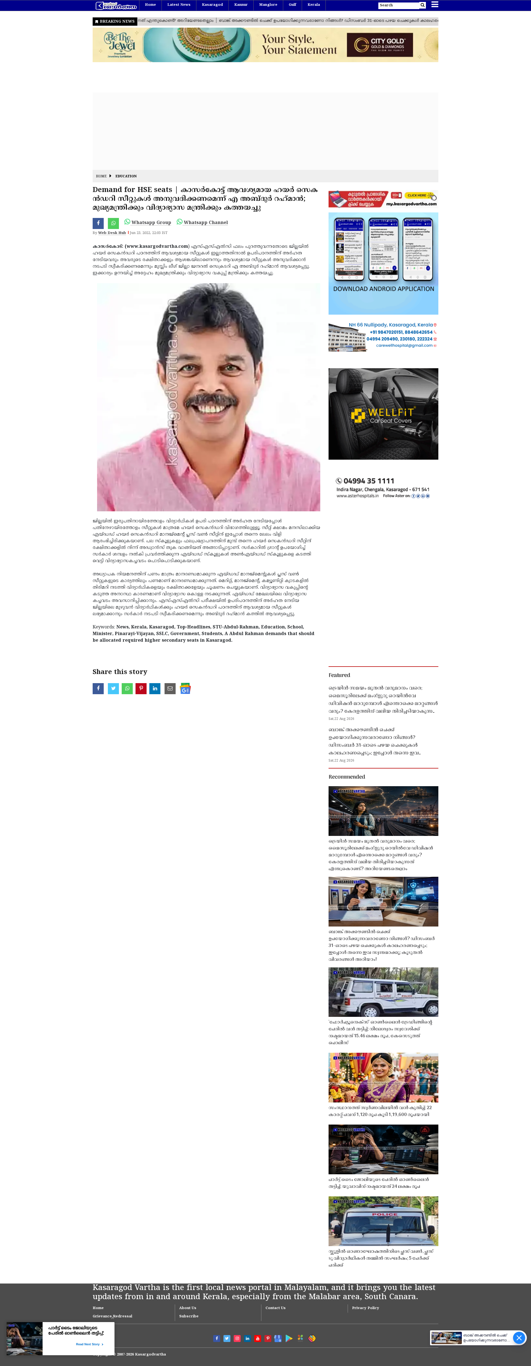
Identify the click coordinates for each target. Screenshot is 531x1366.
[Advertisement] (259, 131)
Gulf (292, 5)
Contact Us (276, 1308)
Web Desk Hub (112, 233)
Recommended (347, 777)
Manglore (268, 5)
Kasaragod (212, 5)
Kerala (314, 5)
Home (150, 5)
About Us (187, 1308)
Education (126, 177)
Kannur (241, 5)
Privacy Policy (365, 1308)
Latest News (179, 5)
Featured (339, 675)
